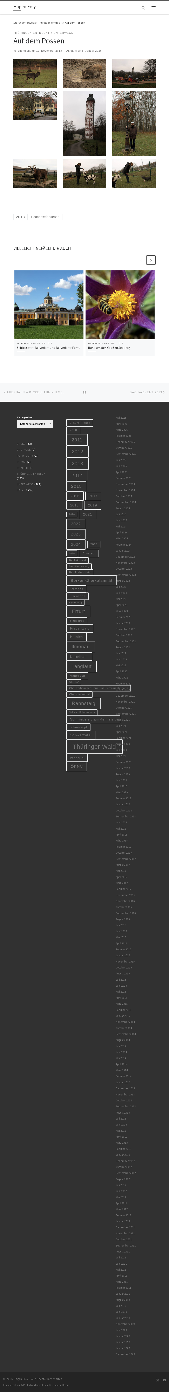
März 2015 (122, 1004)
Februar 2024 (123, 544)
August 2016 (123, 919)
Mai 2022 (121, 665)
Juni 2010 (121, 1312)
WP (23, 1385)
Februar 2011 (123, 1288)
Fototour (24, 455)
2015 (76, 486)
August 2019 (123, 774)
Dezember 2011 (125, 1227)
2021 (87, 514)
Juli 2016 (121, 925)
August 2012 (123, 1179)
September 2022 (126, 641)
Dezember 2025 (125, 442)
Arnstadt (88, 553)
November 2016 (125, 901)
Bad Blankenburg (79, 566)
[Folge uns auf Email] (164, 1380)
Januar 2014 (123, 1082)
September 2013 (126, 1106)
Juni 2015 (121, 985)
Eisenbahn (77, 596)
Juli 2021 (121, 726)
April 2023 (121, 605)
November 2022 (125, 629)
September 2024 (126, 502)
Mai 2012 (121, 1197)
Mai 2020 (121, 756)
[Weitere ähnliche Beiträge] (151, 260)
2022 (76, 524)
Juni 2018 (121, 822)
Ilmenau (81, 646)
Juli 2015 (121, 979)
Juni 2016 (121, 931)
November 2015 (125, 961)
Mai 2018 (121, 828)
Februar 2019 (123, 798)
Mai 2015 (121, 991)
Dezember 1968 (125, 1354)
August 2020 (123, 744)
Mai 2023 (121, 599)
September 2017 (126, 859)
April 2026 (121, 424)
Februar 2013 (123, 1149)
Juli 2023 (121, 587)
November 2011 (125, 1233)
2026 (72, 553)
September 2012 (126, 1173)
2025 (94, 544)
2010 (73, 430)
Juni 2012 (121, 1191)
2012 (77, 451)
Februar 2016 (123, 949)
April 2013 (121, 1136)
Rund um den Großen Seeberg (109, 348)
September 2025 (126, 454)
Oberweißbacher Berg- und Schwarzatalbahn (98, 688)
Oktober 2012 (124, 1167)
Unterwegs (29, 22)
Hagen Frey (21, 1379)
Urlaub (22, 490)
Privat (21, 462)
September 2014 (126, 1034)
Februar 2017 (123, 889)
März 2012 (122, 1209)
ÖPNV (77, 766)
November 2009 (125, 1324)
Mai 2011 (121, 1269)
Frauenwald (80, 628)
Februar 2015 (123, 1010)
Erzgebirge (76, 620)
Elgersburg (75, 602)
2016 (75, 496)
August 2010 (123, 1300)
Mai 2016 (121, 937)
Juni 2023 (121, 593)
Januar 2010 (123, 1318)
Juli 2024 (121, 514)
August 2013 (123, 1112)
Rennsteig (83, 703)
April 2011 (121, 1275)
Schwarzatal (81, 735)
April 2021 (121, 732)
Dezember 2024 (125, 484)
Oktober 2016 (124, 907)
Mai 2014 (121, 1058)
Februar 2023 (123, 617)
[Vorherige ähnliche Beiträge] (141, 260)
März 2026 (122, 430)
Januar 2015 (123, 1016)
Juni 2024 (121, 520)
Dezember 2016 (125, 895)
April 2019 (121, 786)
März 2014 (122, 1070)
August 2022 (123, 647)
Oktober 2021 (124, 708)
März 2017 (122, 883)
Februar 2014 (123, 1076)
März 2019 (122, 792)
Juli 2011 (121, 1257)
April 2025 (121, 472)
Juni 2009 (121, 1330)
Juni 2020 (121, 750)
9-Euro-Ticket (80, 422)
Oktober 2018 (124, 810)
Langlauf (82, 666)
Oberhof (74, 682)
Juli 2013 (121, 1118)
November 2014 (125, 1022)
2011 (77, 439)
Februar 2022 (123, 683)
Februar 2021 (123, 738)
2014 (77, 475)
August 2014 (123, 1040)
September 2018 (126, 816)
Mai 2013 (121, 1130)
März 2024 (122, 538)
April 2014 (121, 1064)
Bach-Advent (77, 560)
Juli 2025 (121, 460)
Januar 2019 (123, 804)
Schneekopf (78, 727)
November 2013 (125, 1094)
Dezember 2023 (125, 557)
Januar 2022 (123, 689)
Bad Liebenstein (80, 572)
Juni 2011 (121, 1263)
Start (16, 22)
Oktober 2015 (124, 967)
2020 (72, 514)
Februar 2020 (123, 762)
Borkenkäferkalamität (91, 580)
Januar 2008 (123, 1336)
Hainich (76, 637)
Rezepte (23, 468)
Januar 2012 (123, 1221)
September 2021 (126, 714)
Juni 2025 (121, 466)
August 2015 (123, 973)
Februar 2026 (123, 436)
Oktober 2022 (124, 635)
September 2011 (126, 1245)
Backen (22, 444)
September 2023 (126, 575)
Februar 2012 (123, 1215)
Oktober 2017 (124, 852)
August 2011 (123, 1251)
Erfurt (78, 611)
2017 (93, 496)
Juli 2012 (121, 1185)
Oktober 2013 (124, 1100)
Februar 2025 (123, 478)
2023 (76, 534)
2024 (76, 544)
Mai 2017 (121, 871)
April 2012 (121, 1203)
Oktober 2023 (124, 568)
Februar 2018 (123, 846)
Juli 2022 (121, 653)
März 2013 (122, 1142)
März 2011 (122, 1282)
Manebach (77, 675)
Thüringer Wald (94, 746)
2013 (77, 463)
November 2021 (125, 701)
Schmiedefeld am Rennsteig (93, 719)
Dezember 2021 (125, 695)
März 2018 (122, 840)
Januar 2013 (123, 1155)
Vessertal (77, 758)
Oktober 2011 (124, 1239)
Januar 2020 (123, 768)
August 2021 (123, 720)
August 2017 (123, 865)
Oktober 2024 (124, 496)
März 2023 (122, 611)
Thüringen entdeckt (50, 22)
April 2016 (121, 943)
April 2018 (121, 834)
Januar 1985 (123, 1348)
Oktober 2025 (124, 448)
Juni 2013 (121, 1124)
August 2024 (123, 508)
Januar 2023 (123, 623)
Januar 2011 (123, 1293)
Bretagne (24, 450)
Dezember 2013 (125, 1088)
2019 (92, 505)
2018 (74, 505)
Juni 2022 (121, 659)
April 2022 (121, 671)
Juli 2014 (121, 1046)
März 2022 (122, 677)
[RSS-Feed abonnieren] (157, 1380)
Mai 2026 (121, 417)
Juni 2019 (121, 780)
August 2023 (123, 581)
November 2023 (125, 562)
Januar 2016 (123, 955)
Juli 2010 (121, 1306)
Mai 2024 (121, 526)
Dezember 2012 (125, 1161)
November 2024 (125, 490)
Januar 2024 (123, 550)
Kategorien (25, 417)
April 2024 (121, 532)
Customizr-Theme (59, 1385)
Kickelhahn (79, 657)
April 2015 (121, 998)
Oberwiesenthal (79, 694)
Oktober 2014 (124, 1028)
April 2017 (121, 877)
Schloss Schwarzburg (82, 712)
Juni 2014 (121, 1052)
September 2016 (126, 913)
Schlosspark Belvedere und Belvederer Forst (48, 348)
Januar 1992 (123, 1342)
